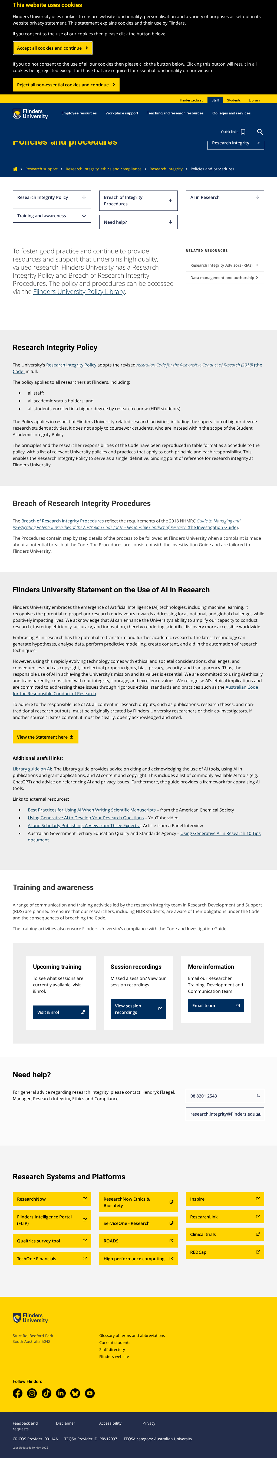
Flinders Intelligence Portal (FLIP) (44, 1220)
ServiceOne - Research (127, 1223)
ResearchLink (204, 1217)
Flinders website (114, 1356)
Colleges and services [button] (231, 113)
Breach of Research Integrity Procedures (62, 521)
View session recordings (128, 1009)
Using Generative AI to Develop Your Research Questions (86, 818)
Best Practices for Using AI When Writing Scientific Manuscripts (92, 810)
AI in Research (225, 197)
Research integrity (230, 143)
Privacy (149, 1423)
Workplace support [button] (121, 113)
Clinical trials (203, 1234)
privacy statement (47, 23)
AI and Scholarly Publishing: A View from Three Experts (83, 825)
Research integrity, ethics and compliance (103, 168)
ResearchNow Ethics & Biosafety (127, 1202)
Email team (203, 1005)
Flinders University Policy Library (79, 291)
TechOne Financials (36, 1259)
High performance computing (134, 1259)
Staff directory (112, 1349)
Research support (41, 168)
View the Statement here (45, 737)
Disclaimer (65, 1423)
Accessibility (110, 1423)
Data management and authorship (225, 277)
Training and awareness (52, 216)
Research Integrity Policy (52, 197)
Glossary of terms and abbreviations (132, 1335)
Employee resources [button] (79, 113)
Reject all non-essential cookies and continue (63, 85)
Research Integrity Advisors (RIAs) (225, 265)
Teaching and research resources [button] (175, 113)
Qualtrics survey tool (38, 1241)
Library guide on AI (32, 769)
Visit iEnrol (48, 1012)
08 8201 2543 (203, 1096)
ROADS (111, 1241)
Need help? (138, 222)
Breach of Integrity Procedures (138, 200)
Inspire (197, 1199)
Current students (114, 1342)
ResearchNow (31, 1199)
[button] (234, 132)
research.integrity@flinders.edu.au (226, 1114)
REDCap (198, 1252)
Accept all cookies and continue (49, 48)
